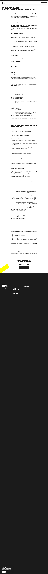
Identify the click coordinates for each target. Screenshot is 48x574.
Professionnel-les (15, 293)
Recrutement (25, 287)
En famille (14, 288)
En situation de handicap (16, 289)
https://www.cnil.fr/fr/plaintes (18, 251)
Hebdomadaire (24, 264)
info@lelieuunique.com (35, 243)
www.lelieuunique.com (24, 16)
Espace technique (26, 286)
